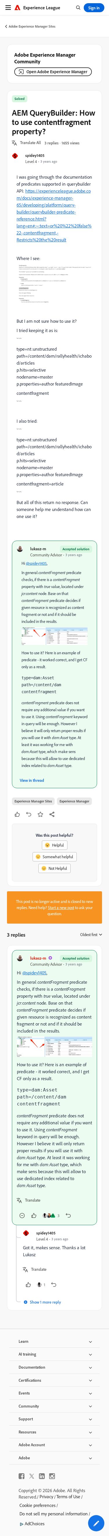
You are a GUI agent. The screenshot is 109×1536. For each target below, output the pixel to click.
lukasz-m (38, 548)
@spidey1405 (36, 563)
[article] (54, 1087)
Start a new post (61, 907)
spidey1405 (34, 155)
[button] (30, 143)
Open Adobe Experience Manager (56, 71)
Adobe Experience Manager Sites (32, 26)
